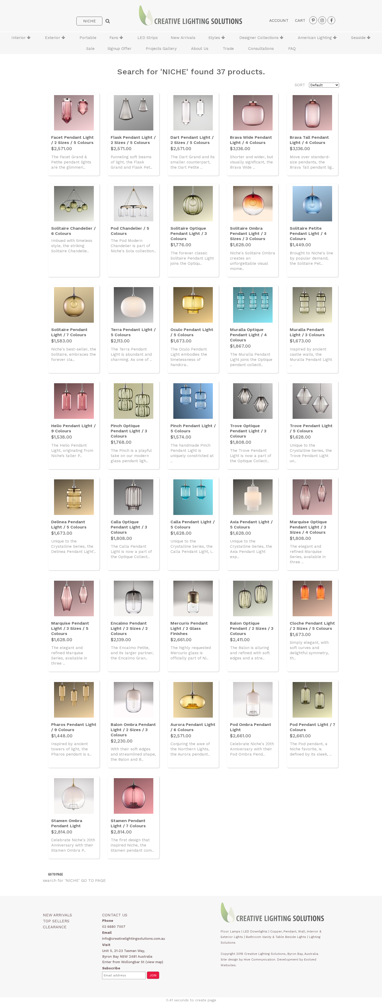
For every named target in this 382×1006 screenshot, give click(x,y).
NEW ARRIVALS (57, 915)
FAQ (292, 48)
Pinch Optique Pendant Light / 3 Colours (129, 431)
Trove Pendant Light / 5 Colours (311, 428)
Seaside (359, 37)
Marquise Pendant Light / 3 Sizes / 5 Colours (70, 628)
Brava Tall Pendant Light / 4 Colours (309, 140)
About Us (199, 48)
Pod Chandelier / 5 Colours (130, 231)
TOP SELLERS (56, 921)
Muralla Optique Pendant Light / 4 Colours (248, 334)
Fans (114, 37)
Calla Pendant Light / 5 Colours (192, 524)
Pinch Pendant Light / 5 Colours (193, 428)
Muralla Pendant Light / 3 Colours (307, 332)
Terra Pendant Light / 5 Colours (133, 332)
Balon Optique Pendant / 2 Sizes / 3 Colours (251, 628)
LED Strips (147, 37)
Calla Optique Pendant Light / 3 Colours (129, 527)
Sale (90, 48)
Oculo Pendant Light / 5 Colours (191, 332)
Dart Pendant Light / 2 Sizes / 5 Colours (192, 140)
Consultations (261, 48)
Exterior (53, 37)
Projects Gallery (161, 48)
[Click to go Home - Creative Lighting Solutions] (190, 24)
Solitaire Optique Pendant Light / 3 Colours (188, 233)
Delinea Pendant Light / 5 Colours (69, 524)
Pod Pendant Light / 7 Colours (312, 727)
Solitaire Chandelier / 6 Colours (73, 231)
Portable (88, 37)
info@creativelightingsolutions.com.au (133, 939)
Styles (214, 37)
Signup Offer (119, 48)
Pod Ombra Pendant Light (250, 727)
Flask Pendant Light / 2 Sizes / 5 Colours (133, 140)
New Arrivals (183, 37)
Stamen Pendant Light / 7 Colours (128, 823)
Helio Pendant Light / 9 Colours (73, 428)
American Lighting (315, 37)
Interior (19, 37)
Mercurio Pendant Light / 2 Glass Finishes (189, 628)
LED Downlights (255, 931)
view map (154, 962)
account (278, 20)
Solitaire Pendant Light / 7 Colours (69, 332)
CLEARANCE (55, 927)
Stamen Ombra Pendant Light (66, 823)
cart (300, 20)
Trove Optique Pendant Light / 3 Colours (248, 431)
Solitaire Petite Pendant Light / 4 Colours (308, 233)
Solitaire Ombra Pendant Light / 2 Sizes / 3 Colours (248, 233)
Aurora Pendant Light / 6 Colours (192, 727)
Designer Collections (259, 37)
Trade (228, 48)
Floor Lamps (230, 931)
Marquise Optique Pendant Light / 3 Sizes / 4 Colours (308, 527)
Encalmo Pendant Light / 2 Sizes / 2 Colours (129, 628)
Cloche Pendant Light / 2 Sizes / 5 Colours (312, 626)
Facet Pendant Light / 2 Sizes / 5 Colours (72, 140)
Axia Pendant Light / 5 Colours (251, 524)
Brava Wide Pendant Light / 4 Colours (251, 140)
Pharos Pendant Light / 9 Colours (73, 727)
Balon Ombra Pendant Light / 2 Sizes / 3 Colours (133, 729)
